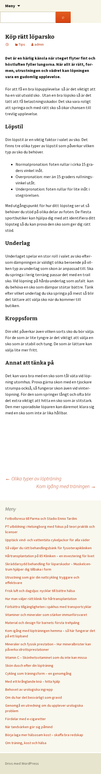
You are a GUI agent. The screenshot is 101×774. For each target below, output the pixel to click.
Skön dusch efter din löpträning (29, 665)
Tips (22, 44)
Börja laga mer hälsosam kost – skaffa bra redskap (44, 734)
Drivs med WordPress (22, 763)
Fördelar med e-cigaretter (25, 719)
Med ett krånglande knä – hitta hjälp (32, 681)
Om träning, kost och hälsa (25, 742)
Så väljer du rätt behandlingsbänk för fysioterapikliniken (48, 548)
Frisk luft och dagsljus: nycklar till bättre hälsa (40, 590)
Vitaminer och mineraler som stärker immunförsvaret (46, 614)
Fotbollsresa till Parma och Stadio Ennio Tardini (41, 518)
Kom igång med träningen (66, 486)
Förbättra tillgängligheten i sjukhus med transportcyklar (48, 606)
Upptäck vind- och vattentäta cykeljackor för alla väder (47, 540)
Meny (10, 5)
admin (39, 44)
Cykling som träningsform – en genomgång (38, 673)
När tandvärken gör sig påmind (29, 726)
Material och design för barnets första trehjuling (42, 622)
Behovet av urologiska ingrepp (29, 689)
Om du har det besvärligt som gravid (33, 697)
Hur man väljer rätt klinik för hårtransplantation (41, 598)
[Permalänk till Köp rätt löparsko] (7, 44)
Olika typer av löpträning (33, 478)
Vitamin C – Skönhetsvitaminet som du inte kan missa (46, 657)
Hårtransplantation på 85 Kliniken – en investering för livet (49, 556)
